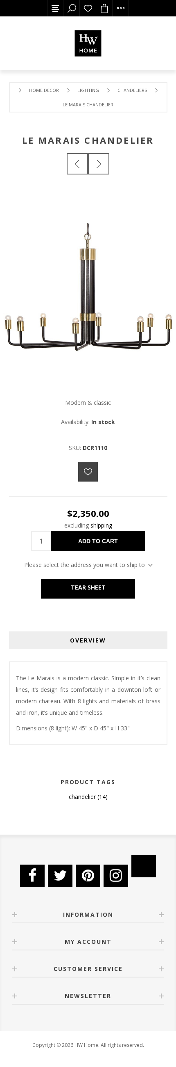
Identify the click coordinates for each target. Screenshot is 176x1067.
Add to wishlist (88, 472)
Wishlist (88, 8)
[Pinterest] (88, 876)
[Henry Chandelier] (77, 163)
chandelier (82, 797)
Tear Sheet (88, 587)
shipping (101, 525)
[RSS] (143, 866)
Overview (88, 640)
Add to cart (98, 541)
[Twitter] (60, 876)
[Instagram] (116, 876)
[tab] (88, 640)
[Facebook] (32, 876)
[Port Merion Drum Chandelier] (98, 163)
